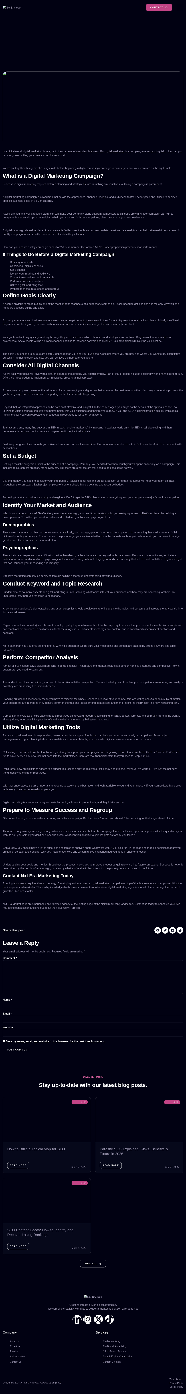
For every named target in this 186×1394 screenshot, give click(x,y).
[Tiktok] (109, 1319)
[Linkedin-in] (77, 1319)
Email (7, 1013)
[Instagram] (87, 1319)
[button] (180, 7)
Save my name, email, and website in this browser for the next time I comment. (55, 1041)
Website (8, 1027)
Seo (83, 1102)
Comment (10, 958)
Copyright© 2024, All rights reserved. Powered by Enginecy (32, 1382)
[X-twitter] (98, 1319)
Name (7, 999)
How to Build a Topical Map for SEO (36, 1149)
